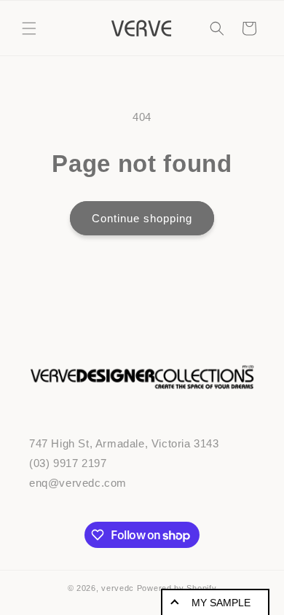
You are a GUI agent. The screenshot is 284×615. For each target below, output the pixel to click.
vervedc (117, 588)
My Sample (221, 602)
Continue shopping (142, 218)
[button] (29, 28)
